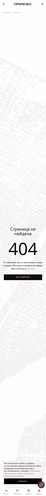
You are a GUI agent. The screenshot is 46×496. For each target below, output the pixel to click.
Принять (23, 481)
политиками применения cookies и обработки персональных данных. (22, 473)
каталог (30, 269)
